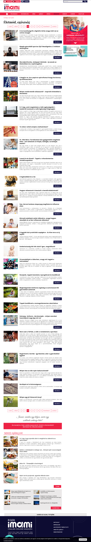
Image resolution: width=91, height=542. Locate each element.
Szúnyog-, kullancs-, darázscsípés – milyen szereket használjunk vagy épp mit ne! (38, 317)
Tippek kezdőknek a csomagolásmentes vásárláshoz (39, 303)
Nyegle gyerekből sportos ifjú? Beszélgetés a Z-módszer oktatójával (40, 47)
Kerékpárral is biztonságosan (30, 384)
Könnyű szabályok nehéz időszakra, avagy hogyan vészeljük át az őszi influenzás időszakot (38, 219)
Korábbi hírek (56, 508)
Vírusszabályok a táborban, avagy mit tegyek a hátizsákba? (37, 260)
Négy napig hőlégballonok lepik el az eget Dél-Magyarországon (21, 491)
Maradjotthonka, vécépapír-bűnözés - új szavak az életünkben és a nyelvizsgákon (38, 63)
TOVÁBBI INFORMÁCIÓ (8, 540)
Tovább (57, 486)
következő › (46, 26)
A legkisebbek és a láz (27, 177)
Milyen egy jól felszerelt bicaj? (31, 397)
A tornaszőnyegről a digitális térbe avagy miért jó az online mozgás (39, 32)
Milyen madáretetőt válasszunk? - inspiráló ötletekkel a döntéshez (40, 92)
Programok (14, 14)
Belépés (18, 1)
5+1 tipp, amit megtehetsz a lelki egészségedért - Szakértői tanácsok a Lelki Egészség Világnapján (38, 108)
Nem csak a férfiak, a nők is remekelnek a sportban (38, 332)
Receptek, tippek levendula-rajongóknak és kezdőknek (40, 275)
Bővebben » (58, 42)
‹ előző (16, 26)
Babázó (65, 14)
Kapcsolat (57, 522)
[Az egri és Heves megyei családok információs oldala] (17, 7)
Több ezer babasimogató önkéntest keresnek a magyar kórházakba (21, 497)
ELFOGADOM (83, 539)
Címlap (7, 13)
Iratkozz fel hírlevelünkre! (33, 427)
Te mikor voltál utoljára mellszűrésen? (34, 127)
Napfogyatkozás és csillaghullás (49, 503)
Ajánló (41, 14)
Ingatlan (81, 14)
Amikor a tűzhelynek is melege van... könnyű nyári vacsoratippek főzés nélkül (40, 450)
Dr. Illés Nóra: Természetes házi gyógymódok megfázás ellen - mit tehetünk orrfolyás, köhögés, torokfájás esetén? (40, 141)
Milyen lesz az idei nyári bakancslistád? (34, 371)
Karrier (73, 14)
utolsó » (54, 26)
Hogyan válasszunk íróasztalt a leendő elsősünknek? (39, 190)
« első (10, 26)
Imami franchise (58, 532)
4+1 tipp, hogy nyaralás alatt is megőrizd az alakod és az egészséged (38, 439)
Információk (25, 14)
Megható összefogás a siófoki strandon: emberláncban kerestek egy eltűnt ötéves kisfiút (50, 497)
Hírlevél (9, 1)
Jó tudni (11, 18)
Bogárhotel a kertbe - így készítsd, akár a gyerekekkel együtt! (39, 355)
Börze (48, 14)
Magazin (56, 14)
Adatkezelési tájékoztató (61, 527)
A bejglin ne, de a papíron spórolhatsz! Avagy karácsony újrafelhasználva (40, 78)
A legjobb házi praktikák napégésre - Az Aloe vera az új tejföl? (40, 233)
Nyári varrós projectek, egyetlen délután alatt (34, 475)
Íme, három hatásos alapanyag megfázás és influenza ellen (39, 205)
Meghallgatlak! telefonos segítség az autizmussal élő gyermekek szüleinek (39, 289)
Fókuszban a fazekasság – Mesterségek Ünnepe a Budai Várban (21, 502)
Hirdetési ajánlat (58, 529)
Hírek (33, 14)
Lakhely (27, 1)
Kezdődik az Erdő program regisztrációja (47, 491)
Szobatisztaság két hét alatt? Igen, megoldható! (37, 246)
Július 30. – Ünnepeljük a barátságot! (31, 463)
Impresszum (57, 524)
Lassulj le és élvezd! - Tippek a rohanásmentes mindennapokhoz (36, 159)
